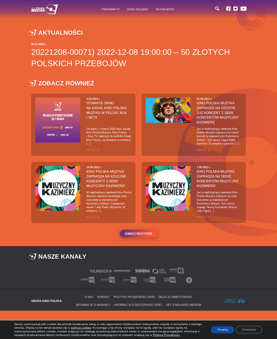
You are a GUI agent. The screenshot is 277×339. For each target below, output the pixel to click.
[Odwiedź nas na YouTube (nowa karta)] (243, 8)
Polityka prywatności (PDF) (134, 297)
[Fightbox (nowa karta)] (88, 280)
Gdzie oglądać (137, 9)
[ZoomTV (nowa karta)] (142, 270)
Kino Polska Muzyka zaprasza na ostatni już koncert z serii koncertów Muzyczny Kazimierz (218, 112)
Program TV (111, 9)
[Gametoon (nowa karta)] (177, 270)
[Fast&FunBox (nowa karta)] (148, 280)
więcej (91, 149)
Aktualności (165, 9)
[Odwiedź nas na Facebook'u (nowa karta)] (228, 8)
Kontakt (103, 297)
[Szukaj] (217, 8)
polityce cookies (81, 328)
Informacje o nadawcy (93, 304)
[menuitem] (110, 9)
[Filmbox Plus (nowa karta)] (101, 271)
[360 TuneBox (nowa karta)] (189, 280)
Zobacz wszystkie (138, 233)
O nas (89, 297)
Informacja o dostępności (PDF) (138, 304)
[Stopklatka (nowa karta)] (122, 270)
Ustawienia (249, 330)
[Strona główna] (44, 9)
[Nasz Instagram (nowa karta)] (235, 8)
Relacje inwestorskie (175, 297)
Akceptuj (222, 330)
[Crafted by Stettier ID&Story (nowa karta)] (235, 300)
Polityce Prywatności (166, 335)
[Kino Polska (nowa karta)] (159, 271)
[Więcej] (57, 120)
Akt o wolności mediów (183, 304)
